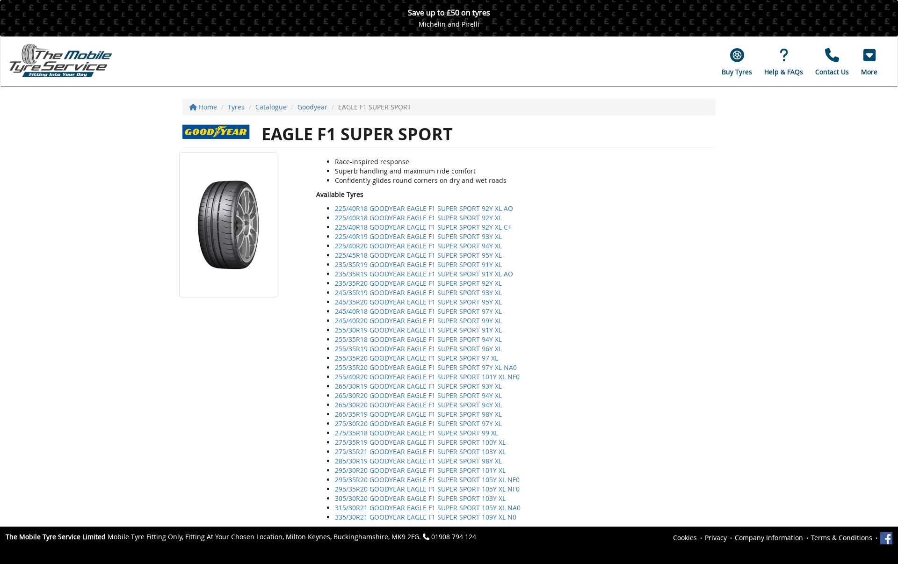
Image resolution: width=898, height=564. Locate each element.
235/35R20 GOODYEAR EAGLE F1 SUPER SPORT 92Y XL (418, 283)
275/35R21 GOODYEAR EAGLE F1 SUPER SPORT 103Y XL (420, 451)
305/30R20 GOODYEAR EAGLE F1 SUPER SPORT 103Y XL (420, 498)
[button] (869, 61)
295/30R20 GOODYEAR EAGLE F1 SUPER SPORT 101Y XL (420, 470)
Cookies (685, 537)
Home (207, 106)
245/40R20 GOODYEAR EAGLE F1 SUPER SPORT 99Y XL (418, 320)
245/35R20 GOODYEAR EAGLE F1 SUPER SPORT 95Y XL (418, 301)
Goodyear (312, 106)
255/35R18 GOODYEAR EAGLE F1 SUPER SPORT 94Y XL (418, 339)
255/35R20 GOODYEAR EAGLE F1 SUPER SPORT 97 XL (416, 358)
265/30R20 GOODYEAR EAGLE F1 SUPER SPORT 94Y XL (418, 395)
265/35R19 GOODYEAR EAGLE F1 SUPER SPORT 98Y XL (418, 414)
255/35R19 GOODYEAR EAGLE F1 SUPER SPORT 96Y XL (418, 348)
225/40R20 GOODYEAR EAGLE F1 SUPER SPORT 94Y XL (418, 245)
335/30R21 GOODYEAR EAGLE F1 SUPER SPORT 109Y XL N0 (425, 517)
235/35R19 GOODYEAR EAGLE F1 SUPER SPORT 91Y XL (418, 264)
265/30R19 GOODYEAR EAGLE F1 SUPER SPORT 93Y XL (418, 386)
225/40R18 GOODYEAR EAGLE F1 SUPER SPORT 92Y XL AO (424, 208)
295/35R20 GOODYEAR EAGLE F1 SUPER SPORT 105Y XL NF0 (427, 479)
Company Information (769, 537)
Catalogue (271, 106)
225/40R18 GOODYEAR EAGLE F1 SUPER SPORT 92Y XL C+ (423, 227)
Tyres (236, 106)
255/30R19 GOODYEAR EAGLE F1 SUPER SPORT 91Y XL (418, 329)
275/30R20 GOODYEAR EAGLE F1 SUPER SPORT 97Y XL (418, 423)
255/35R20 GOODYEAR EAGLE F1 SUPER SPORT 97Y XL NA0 (426, 367)
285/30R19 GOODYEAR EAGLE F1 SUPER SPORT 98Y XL (418, 460)
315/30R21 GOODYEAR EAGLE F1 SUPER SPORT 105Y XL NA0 (428, 507)
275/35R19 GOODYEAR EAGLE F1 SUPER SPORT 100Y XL (420, 442)
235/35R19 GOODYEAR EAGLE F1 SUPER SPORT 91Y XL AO (424, 273)
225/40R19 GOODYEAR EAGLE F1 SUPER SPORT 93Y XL (418, 236)
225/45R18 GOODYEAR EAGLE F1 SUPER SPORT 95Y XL (418, 255)
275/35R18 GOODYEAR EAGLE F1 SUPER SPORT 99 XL (416, 432)
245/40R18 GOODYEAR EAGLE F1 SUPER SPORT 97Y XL (418, 311)
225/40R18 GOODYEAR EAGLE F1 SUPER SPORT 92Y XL (418, 217)
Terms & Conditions (841, 537)
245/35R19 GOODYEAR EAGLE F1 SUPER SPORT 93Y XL (418, 292)
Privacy (716, 537)
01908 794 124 (453, 536)
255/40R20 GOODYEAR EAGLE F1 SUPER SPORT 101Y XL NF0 (427, 376)
